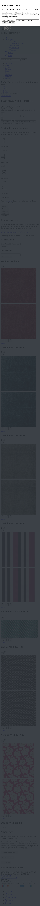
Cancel (5, 22)
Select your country (8, 20)
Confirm (11, 22)
